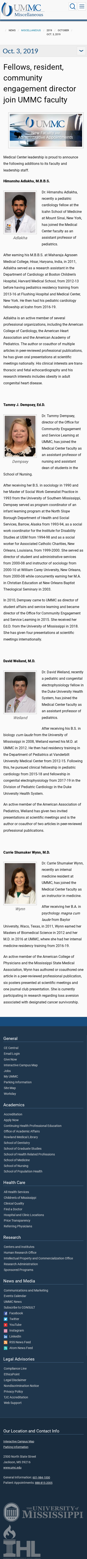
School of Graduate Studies (22, 1149)
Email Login (12, 1054)
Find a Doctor (13, 1209)
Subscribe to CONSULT (19, 1307)
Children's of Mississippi (20, 1198)
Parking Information (18, 1082)
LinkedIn (14, 1336)
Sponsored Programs (18, 1270)
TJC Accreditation (16, 1397)
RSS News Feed (19, 1342)
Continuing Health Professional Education (33, 1126)
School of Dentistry (17, 1143)
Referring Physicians (18, 1226)
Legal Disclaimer (15, 1380)
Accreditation (13, 1114)
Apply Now (11, 1120)
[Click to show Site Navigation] (82, 6)
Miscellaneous (28, 14)
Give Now (10, 1059)
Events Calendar (15, 1296)
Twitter (13, 1319)
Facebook (15, 1313)
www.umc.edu (12, 1467)
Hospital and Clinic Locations (24, 1215)
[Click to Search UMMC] (73, 6)
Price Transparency (17, 1220)
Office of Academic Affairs (22, 1131)
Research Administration (21, 1264)
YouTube (14, 1325)
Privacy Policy (13, 1391)
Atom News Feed (20, 1348)
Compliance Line (15, 1368)
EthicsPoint (12, 1374)
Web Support (13, 1403)
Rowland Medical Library (21, 1137)
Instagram (15, 1330)
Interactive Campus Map (21, 1065)
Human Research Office (20, 1253)
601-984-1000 (41, 1477)
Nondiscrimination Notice (21, 1386)
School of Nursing (16, 1166)
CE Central (11, 1048)
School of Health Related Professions (29, 1154)
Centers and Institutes (19, 1247)
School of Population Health (23, 1171)
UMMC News (13, 1302)
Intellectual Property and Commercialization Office (38, 1258)
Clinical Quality (14, 1203)
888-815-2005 (43, 1482)
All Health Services (16, 1192)
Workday (10, 1094)
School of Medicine (17, 1160)
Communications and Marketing (26, 1290)
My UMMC (11, 1076)
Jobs (7, 1071)
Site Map (10, 1088)
